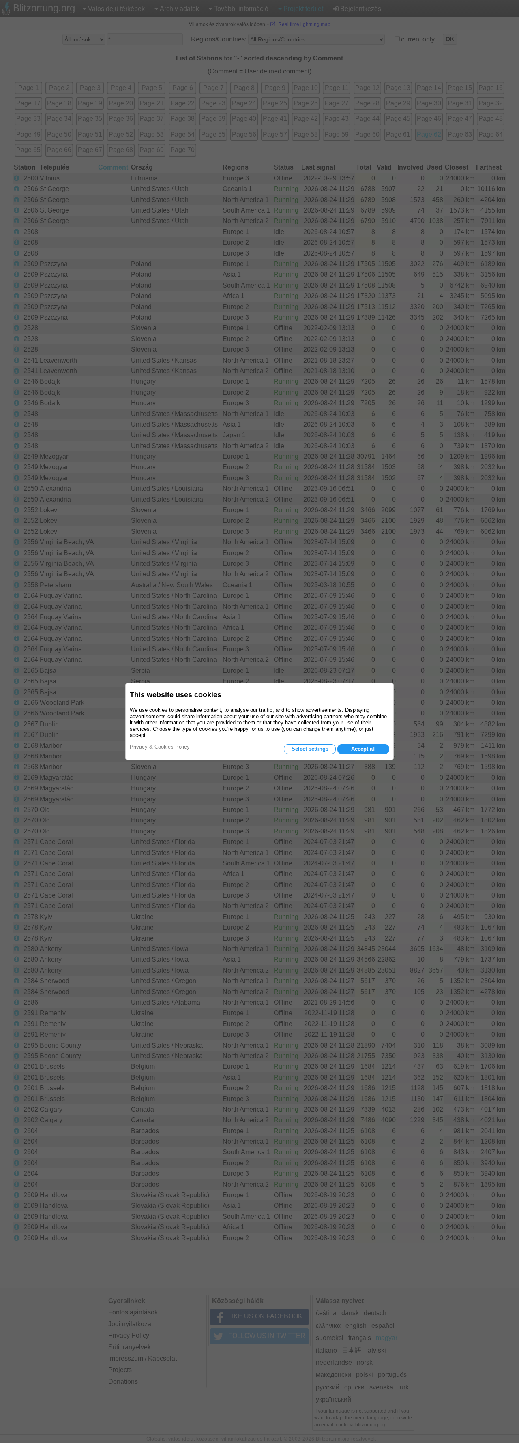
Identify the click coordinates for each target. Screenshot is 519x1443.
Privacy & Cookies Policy (160, 747)
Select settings (310, 749)
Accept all (363, 749)
